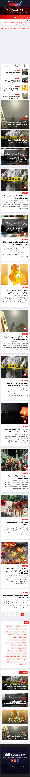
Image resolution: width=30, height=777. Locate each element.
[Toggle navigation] (14, 17)
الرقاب (17, 634)
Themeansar (15, 768)
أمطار (10, 629)
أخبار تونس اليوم (10, 626)
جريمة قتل (13, 645)
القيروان (20, 637)
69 (11, 614)
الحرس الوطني (8, 631)
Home (26, 771)
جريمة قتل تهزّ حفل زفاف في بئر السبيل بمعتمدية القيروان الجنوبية (15, 123)
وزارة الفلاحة (8, 661)
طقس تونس (13, 656)
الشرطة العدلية (11, 634)
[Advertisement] (15, 46)
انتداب (17, 642)
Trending (6, 66)
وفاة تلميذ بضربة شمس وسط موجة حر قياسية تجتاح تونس (15, 735)
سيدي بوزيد (21, 22)
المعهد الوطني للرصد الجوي (21, 640)
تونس (17, 22)
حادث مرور (12, 22)
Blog (23, 771)
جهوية (16, 70)
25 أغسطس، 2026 (22, 126)
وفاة (26, 664)
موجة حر (25, 661)
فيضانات (7, 656)
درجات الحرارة (10, 650)
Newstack (23, 766)
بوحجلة (7, 642)
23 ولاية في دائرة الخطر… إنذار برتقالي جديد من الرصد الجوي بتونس (16, 720)
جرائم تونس (19, 645)
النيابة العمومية (25, 24)
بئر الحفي (12, 642)
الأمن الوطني (16, 631)
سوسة (15, 653)
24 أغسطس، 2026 (22, 527)
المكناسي (11, 640)
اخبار (19, 70)
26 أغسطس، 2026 (22, 143)
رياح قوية (25, 653)
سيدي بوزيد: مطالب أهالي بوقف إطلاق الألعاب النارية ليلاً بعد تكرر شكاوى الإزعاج (17, 570)
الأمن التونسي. (23, 631)
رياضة (19, 653)
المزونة (14, 637)
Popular (16, 66)
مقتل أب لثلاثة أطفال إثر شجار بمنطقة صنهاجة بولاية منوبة (17, 141)
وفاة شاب (21, 664)
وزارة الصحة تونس (17, 661)
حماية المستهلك (23, 650)
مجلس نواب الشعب (18, 659)
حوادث (16, 650)
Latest (24, 66)
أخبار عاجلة (15, 629)
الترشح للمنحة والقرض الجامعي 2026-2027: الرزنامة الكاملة (16, 159)
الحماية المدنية (6, 22)
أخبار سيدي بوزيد (19, 24)
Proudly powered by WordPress (10, 766)
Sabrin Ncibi (12, 126)
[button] (2, 17)
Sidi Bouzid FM (15, 10)
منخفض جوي (9, 659)
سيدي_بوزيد (9, 653)
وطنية (16, 78)
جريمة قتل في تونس (22, 648)
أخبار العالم (24, 626)
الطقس (25, 637)
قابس (25, 659)
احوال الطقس (18, 86)
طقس (18, 656)
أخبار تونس (26, 22)
